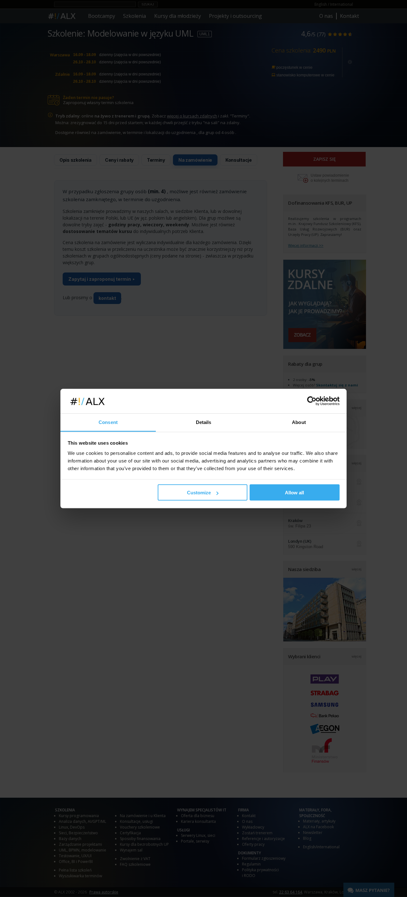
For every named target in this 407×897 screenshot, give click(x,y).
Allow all (294, 492)
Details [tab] (203, 422)
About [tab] (299, 422)
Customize (199, 492)
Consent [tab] (108, 422)
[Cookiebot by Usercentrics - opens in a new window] (312, 401)
